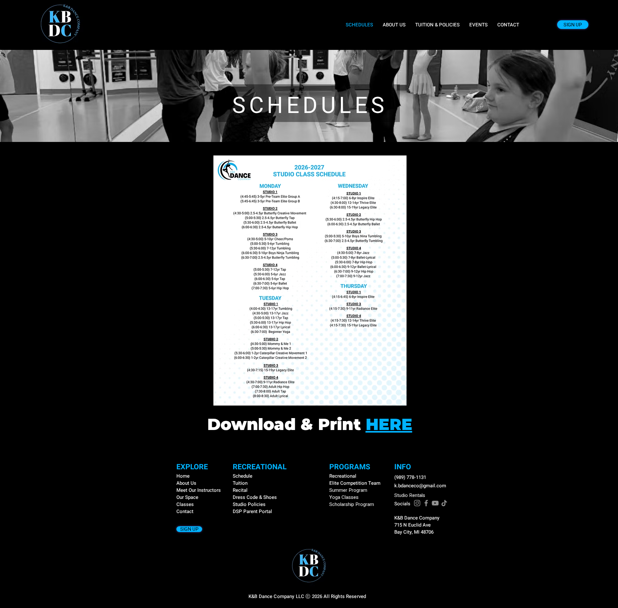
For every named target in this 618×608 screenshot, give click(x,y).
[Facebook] (426, 503)
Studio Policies (249, 504)
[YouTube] (435, 503)
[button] (478, 25)
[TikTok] (444, 503)
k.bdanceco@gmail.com (420, 485)
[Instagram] (417, 503)
